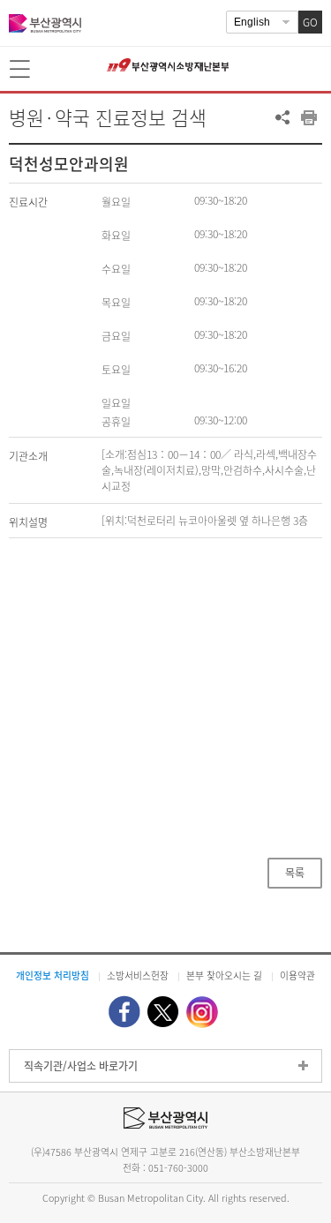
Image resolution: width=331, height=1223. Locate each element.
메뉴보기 (21, 69)
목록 (295, 873)
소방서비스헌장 (138, 975)
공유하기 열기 (282, 117)
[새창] (124, 1011)
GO (310, 22)
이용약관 (297, 975)
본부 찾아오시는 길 (224, 975)
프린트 (309, 117)
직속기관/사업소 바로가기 (81, 1066)
